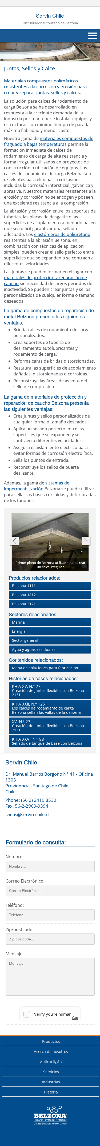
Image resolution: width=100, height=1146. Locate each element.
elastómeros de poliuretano (62, 234)
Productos (51, 1041)
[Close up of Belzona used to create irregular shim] (50, 542)
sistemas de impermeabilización (36, 486)
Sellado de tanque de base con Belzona (47, 741)
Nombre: (14, 856)
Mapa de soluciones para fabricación (45, 667)
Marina (18, 622)
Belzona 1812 (24, 594)
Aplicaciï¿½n (51, 1061)
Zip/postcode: (19, 929)
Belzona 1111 (24, 585)
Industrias (51, 1081)
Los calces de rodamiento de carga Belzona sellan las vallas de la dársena (46, 708)
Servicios (51, 1071)
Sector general (25, 640)
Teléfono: (15, 905)
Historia (51, 1092)
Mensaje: (14, 953)
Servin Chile (50, 18)
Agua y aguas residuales (33, 649)
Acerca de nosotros (51, 1051)
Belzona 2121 (24, 603)
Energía (19, 631)
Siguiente (86, 542)
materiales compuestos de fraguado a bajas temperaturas (48, 141)
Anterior (14, 542)
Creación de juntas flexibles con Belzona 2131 (48, 690)
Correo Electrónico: (25, 881)
